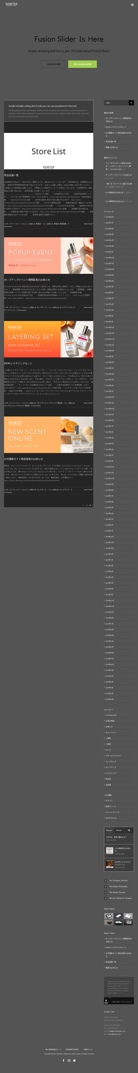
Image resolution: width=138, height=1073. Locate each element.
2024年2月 (110, 385)
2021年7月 (109, 560)
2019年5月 (109, 693)
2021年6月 (109, 565)
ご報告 (108, 738)
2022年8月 (110, 490)
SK (7, 224)
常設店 (38, 224)
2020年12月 (110, 600)
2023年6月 (110, 432)
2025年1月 (109, 321)
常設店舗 (63, 224)
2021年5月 (109, 571)
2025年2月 (109, 316)
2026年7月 (109, 222)
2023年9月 (110, 414)
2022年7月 (109, 496)
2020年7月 (109, 623)
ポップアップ (41, 307)
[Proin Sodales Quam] (128, 916)
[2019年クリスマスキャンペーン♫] (109, 862)
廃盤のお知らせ (112, 147)
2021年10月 (110, 548)
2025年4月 (110, 304)
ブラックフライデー (113, 755)
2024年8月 (110, 350)
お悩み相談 (110, 721)
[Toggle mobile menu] (132, 4)
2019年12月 (110, 653)
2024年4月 (110, 374)
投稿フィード (111, 806)
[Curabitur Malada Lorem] (118, 922)
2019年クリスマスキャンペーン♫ (123, 863)
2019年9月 (110, 670)
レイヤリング (52, 403)
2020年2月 (109, 647)
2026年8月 (110, 217)
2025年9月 (110, 275)
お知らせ (32, 224)
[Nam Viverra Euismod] (108, 922)
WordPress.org (111, 818)
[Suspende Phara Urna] (128, 922)
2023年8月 (110, 420)
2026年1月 (109, 252)
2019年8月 (110, 676)
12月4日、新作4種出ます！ (116, 837)
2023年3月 (110, 449)
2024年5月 (110, 368)
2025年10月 (110, 269)
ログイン (109, 800)
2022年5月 (109, 507)
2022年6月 (109, 501)
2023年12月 (110, 397)
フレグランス (41, 403)
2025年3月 (110, 310)
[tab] (119, 881)
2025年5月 (110, 298)
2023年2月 (109, 455)
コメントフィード (113, 812)
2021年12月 (110, 536)
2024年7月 (110, 356)
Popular (109, 830)
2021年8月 (109, 554)
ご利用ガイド (87, 1049)
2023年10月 (110, 408)
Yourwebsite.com (114, 1034)
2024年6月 (110, 362)
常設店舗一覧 (11, 175)
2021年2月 (109, 589)
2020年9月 (110, 612)
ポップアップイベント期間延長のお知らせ (27, 279)
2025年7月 (109, 286)
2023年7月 (109, 426)
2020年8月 (110, 618)
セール (108, 750)
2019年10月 (110, 664)
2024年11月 (110, 333)
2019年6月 (109, 687)
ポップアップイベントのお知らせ (119, 175)
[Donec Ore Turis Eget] (108, 916)
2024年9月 (110, 345)
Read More (88, 224)
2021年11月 (110, 542)
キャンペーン (111, 732)
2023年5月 (110, 438)
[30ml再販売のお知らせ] (109, 848)
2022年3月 (109, 519)
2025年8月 (110, 281)
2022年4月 (110, 513)
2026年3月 (110, 246)
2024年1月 (109, 391)
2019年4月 (110, 699)
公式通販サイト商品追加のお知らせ (23, 458)
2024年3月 (110, 379)
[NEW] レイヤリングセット (18, 363)
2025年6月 (110, 292)
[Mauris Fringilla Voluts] (118, 916)
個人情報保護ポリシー (54, 1049)
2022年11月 (110, 472)
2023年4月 (110, 443)
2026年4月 (110, 240)
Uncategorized (111, 715)
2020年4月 (110, 635)
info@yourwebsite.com (117, 1031)
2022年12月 (110, 467)
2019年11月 (110, 658)
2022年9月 (110, 484)
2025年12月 (110, 257)
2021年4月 (109, 577)
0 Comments (21, 310)
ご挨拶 (108, 744)
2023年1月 (109, 461)
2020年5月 (110, 629)
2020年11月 (110, 606)
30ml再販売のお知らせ (114, 192)
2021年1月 (109, 594)
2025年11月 (110, 263)
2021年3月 (109, 583)
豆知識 (108, 784)
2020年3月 (110, 641)
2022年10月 (110, 478)
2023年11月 (110, 403)
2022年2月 (109, 525)
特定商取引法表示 (72, 1049)
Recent (119, 830)
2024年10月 (110, 339)
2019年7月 (109, 682)
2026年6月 (110, 228)
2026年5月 (110, 234)
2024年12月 (110, 327)
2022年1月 (109, 531)
